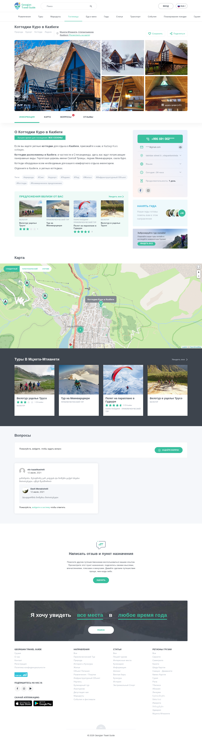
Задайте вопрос (170, 450)
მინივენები (157, 706)
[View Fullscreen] (199, 267)
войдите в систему (41, 507)
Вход (166, 6)
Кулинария (118, 664)
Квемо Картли (159, 674)
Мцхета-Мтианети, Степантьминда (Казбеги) (77, 33)
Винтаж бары (119, 674)
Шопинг (117, 671)
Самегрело (157, 660)
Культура (117, 678)
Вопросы (67, 116)
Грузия (17, 653)
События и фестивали (84, 699)
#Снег (41, 177)
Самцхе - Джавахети (162, 671)
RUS (183, 6)
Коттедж (38, 32)
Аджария (156, 710)
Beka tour (156, 699)
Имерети (156, 703)
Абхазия (156, 688)
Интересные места (122, 660)
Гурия (155, 678)
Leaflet (184, 347)
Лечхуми (156, 692)
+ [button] (198, 272)
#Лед (76, 177)
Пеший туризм (120, 656)
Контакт (18, 660)
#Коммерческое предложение (46, 183)
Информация (27, 117)
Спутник (45, 269)
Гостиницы (73, 16)
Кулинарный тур (81, 685)
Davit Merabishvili (39, 488)
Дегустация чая (81, 692)
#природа (29, 177)
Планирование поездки (175, 16)
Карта (47, 117)
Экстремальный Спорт (124, 685)
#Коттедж (21, 183)
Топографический (30, 269)
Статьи (119, 16)
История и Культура (83, 664)
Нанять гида (146, 206)
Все (75, 653)
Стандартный (11, 269)
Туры (40, 16)
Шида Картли (158, 667)
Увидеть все (115, 196)
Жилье (77, 667)
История (117, 681)
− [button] (198, 276)
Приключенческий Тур (84, 656)
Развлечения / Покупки (85, 674)
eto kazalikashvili (36, 469)
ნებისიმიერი (158, 695)
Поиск (101, 630)
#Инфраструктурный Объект (111, 177)
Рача (154, 681)
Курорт (28, 32)
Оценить (101, 580)
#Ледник (65, 177)
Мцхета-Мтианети (161, 713)
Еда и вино (91, 16)
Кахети (155, 664)
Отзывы (88, 117)
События (152, 16)
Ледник (48, 32)
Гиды (106, 16)
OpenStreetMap (195, 347)
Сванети (156, 656)
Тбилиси (156, 685)
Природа (18, 32)
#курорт (52, 177)
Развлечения (24, 16)
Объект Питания (82, 671)
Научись (78, 681)
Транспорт (135, 16)
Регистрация (20, 664)
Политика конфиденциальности (29, 667)
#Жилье (87, 177)
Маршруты (55, 16)
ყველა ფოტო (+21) (173, 105)
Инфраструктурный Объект (87, 678)
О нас (17, 656)
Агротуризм (79, 688)
